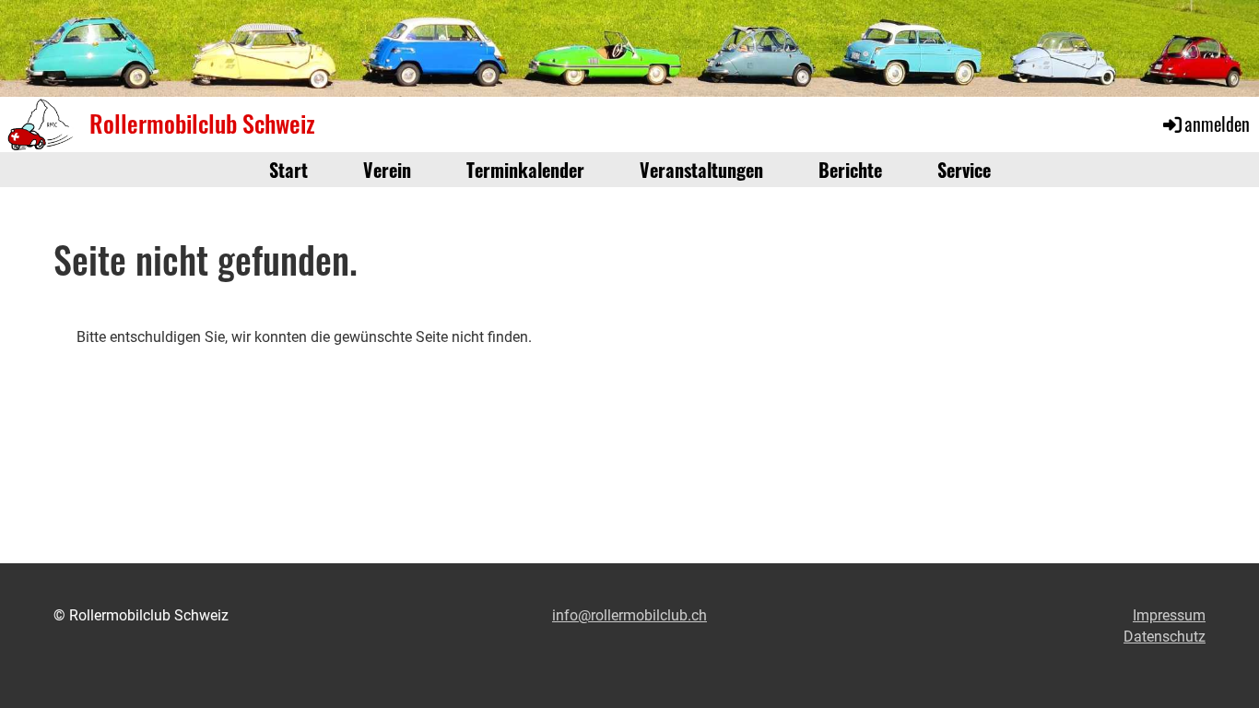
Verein (387, 169)
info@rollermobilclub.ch (629, 615)
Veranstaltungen (701, 169)
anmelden (1217, 123)
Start (288, 169)
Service (964, 169)
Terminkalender (525, 169)
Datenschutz (1165, 636)
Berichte (850, 169)
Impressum (1169, 615)
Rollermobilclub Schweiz (202, 123)
